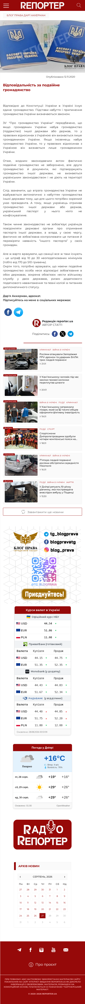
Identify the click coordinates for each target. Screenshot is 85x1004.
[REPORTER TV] (53, 949)
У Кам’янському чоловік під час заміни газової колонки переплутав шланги (59, 380)
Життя (70, 482)
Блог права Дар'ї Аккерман (26, 15)
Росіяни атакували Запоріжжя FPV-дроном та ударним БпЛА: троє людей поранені (59, 357)
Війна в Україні (61, 350)
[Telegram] (19, 949)
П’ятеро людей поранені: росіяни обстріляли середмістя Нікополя (59, 463)
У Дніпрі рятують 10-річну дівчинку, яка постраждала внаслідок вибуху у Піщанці (57, 489)
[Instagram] (41, 950)
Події (62, 403)
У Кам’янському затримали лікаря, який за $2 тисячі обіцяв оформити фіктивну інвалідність (60, 410)
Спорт (51, 429)
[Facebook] (30, 949)
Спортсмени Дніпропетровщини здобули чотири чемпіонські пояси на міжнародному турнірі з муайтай (58, 436)
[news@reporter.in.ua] (65, 949)
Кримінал (45, 350)
